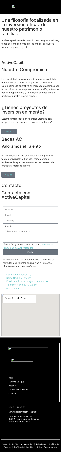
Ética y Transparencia (47, 447)
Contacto (13, 393)
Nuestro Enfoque (16, 381)
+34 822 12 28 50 (17, 407)
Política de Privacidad (24, 447)
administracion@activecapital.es (23, 412)
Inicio (11, 378)
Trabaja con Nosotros (18, 389)
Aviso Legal (41, 444)
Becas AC (13, 385)
